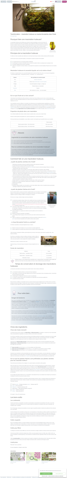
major (29, 384)
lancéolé (16, 384)
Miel (15, 90)
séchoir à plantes (50, 172)
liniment (47, 105)
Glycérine (15, 88)
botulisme (37, 301)
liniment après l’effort (51, 108)
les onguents (27, 355)
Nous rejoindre (3, 477)
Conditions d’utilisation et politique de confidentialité (21, 477)
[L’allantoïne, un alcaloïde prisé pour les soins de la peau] (17, 456)
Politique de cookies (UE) (36, 477)
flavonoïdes (43, 99)
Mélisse (13, 391)
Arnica (13, 385)
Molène (13, 389)
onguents (12, 107)
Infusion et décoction (38, 79)
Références (9, 477)
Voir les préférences (59, 473)
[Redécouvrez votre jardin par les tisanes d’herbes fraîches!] (49, 456)
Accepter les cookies (46, 473)
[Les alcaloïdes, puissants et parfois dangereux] (33, 456)
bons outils (31, 167)
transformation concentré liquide (40, 81)
